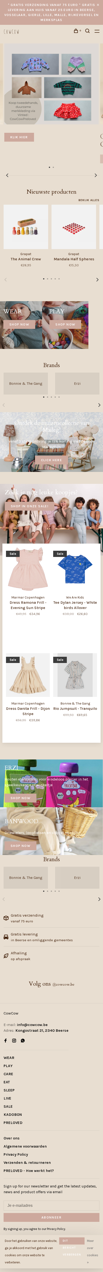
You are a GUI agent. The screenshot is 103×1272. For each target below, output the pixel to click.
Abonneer (23, 642)
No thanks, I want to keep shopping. (35, 667)
